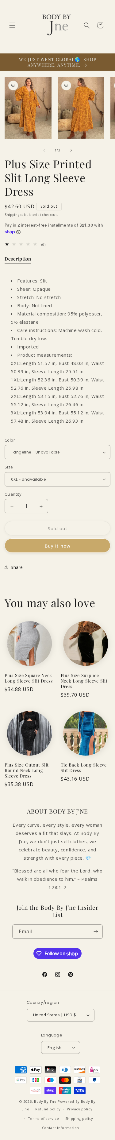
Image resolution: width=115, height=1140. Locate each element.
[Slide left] (44, 150)
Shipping (12, 215)
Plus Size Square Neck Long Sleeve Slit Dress (29, 677)
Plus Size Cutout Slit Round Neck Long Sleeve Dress (27, 770)
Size (9, 467)
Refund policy (48, 1109)
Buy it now (58, 546)
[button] (12, 25)
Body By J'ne (45, 1101)
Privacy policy (80, 1109)
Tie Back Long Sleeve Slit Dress (84, 767)
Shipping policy (79, 1118)
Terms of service (43, 1118)
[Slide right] (71, 150)
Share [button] (17, 567)
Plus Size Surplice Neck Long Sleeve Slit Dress (84, 680)
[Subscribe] (95, 931)
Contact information (60, 1127)
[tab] (18, 260)
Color (10, 440)
